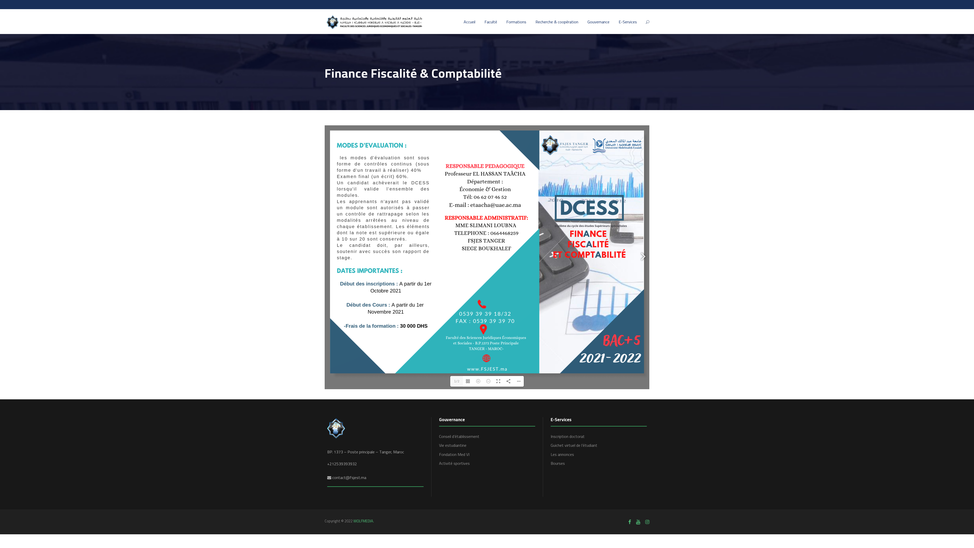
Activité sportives (454, 463)
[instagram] (647, 521)
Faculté (490, 22)
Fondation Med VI (454, 454)
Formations (516, 22)
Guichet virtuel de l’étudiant (574, 445)
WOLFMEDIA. (363, 521)
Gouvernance (598, 22)
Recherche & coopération (556, 22)
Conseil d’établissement (459, 436)
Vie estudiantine (452, 445)
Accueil (469, 22)
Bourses (558, 463)
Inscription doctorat (568, 436)
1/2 (456, 381)
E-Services (628, 22)
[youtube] (638, 521)
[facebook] (629, 521)
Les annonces (562, 454)
